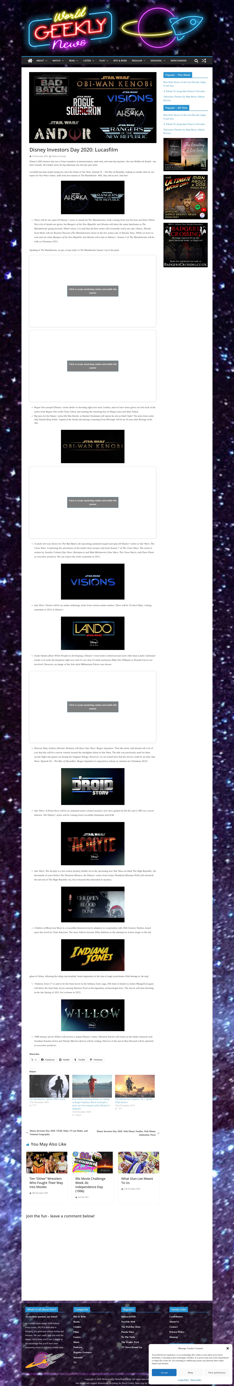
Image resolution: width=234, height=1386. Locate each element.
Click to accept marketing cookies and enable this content (93, 291)
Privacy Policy (195, 1380)
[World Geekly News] (117, 3)
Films (76, 1332)
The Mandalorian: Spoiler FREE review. (47, 1099)
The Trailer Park (130, 1342)
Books (76, 1321)
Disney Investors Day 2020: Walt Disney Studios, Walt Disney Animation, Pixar (126, 1133)
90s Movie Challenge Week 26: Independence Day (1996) (90, 1184)
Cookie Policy (183, 1380)
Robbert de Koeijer (59, 156)
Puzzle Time (127, 1332)
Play (102, 60)
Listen (87, 60)
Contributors (176, 1316)
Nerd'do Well (128, 1321)
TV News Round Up (131, 1347)
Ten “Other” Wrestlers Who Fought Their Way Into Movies (46, 1182)
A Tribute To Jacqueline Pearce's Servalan (184, 91)
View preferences (216, 1372)
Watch (56, 60)
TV (75, 1362)
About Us (174, 1321)
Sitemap (173, 1337)
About (40, 60)
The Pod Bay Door (131, 1327)
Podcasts (77, 1347)
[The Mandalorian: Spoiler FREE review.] (49, 1086)
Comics (77, 1327)
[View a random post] (204, 60)
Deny (190, 1372)
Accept (164, 1372)
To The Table (128, 1337)
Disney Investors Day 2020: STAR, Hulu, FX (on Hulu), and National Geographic (59, 1133)
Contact (173, 1327)
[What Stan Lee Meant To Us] (138, 1153)
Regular (137, 60)
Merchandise (179, 60)
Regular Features (82, 1352)
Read (72, 60)
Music (76, 1342)
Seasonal (156, 60)
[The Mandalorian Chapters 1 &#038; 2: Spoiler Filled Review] (135, 1086)
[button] (227, 1348)
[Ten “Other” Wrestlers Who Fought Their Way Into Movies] (46, 1153)
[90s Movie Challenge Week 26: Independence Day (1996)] (92, 1153)
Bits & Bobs (120, 60)
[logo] (45, 1354)
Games (77, 1337)
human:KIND (128, 1316)
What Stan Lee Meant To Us (137, 1180)
